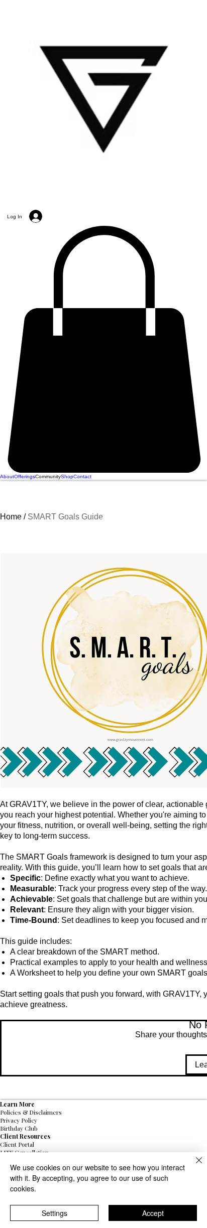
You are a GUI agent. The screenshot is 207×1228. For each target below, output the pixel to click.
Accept (153, 1213)
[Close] (193, 1166)
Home (11, 516)
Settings (54, 1213)
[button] (103, 349)
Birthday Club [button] (19, 1128)
